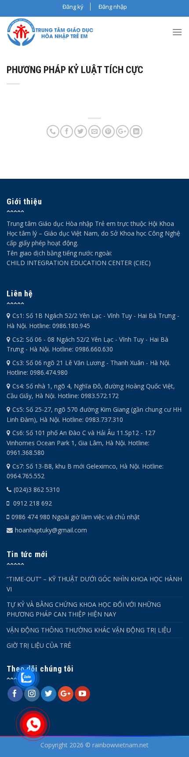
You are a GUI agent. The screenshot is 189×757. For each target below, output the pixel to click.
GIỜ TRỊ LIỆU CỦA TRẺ (39, 645)
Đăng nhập (112, 7)
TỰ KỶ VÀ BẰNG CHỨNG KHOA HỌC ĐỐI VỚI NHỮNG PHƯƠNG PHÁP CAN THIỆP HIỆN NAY (84, 609)
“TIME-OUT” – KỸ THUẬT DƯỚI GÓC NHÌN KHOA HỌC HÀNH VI (94, 584)
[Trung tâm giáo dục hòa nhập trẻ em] (53, 32)
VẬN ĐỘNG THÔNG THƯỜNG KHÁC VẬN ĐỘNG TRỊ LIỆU (89, 630)
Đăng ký (73, 7)
